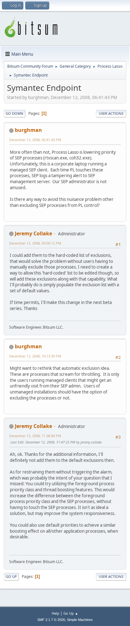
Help (55, 613)
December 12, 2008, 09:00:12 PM (35, 243)
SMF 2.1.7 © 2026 (51, 620)
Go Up (11, 576)
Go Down (14, 113)
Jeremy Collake (33, 233)
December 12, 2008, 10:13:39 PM (35, 356)
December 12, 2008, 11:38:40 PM (35, 435)
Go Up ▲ (70, 613)
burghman (28, 130)
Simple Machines (80, 620)
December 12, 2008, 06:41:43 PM (35, 139)
